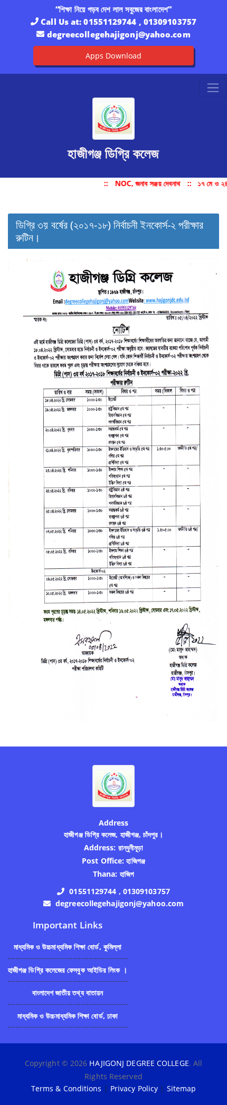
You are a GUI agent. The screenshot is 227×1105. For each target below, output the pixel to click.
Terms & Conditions (66, 1088)
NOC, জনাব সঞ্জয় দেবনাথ (145, 183)
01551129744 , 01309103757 (139, 21)
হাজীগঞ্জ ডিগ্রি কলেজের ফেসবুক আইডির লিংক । (67, 970)
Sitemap (181, 1088)
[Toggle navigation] (213, 88)
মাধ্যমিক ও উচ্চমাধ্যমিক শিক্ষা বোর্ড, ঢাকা (67, 1016)
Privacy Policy (134, 1088)
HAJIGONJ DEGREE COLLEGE (138, 1063)
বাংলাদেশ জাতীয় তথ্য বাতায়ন (67, 992)
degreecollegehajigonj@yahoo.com (119, 34)
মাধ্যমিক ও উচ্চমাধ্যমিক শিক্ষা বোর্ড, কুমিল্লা (68, 947)
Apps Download (113, 56)
